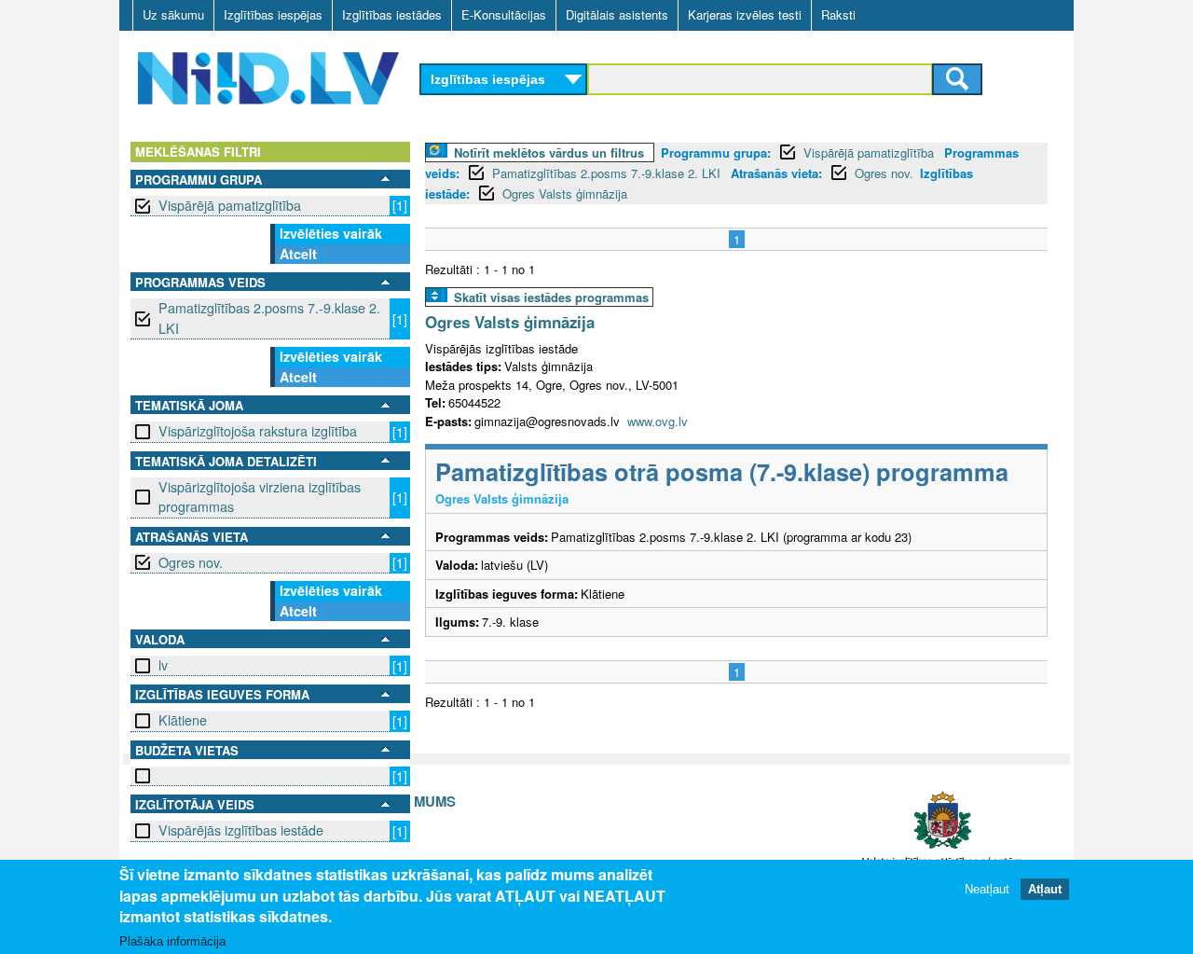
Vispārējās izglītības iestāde (240, 830)
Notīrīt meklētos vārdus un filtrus (549, 152)
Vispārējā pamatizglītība (229, 205)
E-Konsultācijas (503, 14)
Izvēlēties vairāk (331, 233)
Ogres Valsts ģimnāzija (564, 193)
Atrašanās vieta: (776, 173)
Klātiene (182, 720)
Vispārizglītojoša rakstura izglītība (257, 431)
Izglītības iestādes (392, 14)
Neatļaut (987, 888)
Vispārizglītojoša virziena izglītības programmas (259, 496)
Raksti (838, 14)
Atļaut (1045, 888)
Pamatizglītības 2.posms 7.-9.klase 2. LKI (269, 317)
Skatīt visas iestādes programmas (551, 297)
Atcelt (298, 253)
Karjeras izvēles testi (745, 14)
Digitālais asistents (617, 14)
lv (163, 665)
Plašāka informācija (172, 941)
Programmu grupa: (716, 152)
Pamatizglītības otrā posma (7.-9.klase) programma (721, 471)
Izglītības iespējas (273, 14)
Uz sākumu (173, 14)
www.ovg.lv (657, 421)
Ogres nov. (190, 562)
